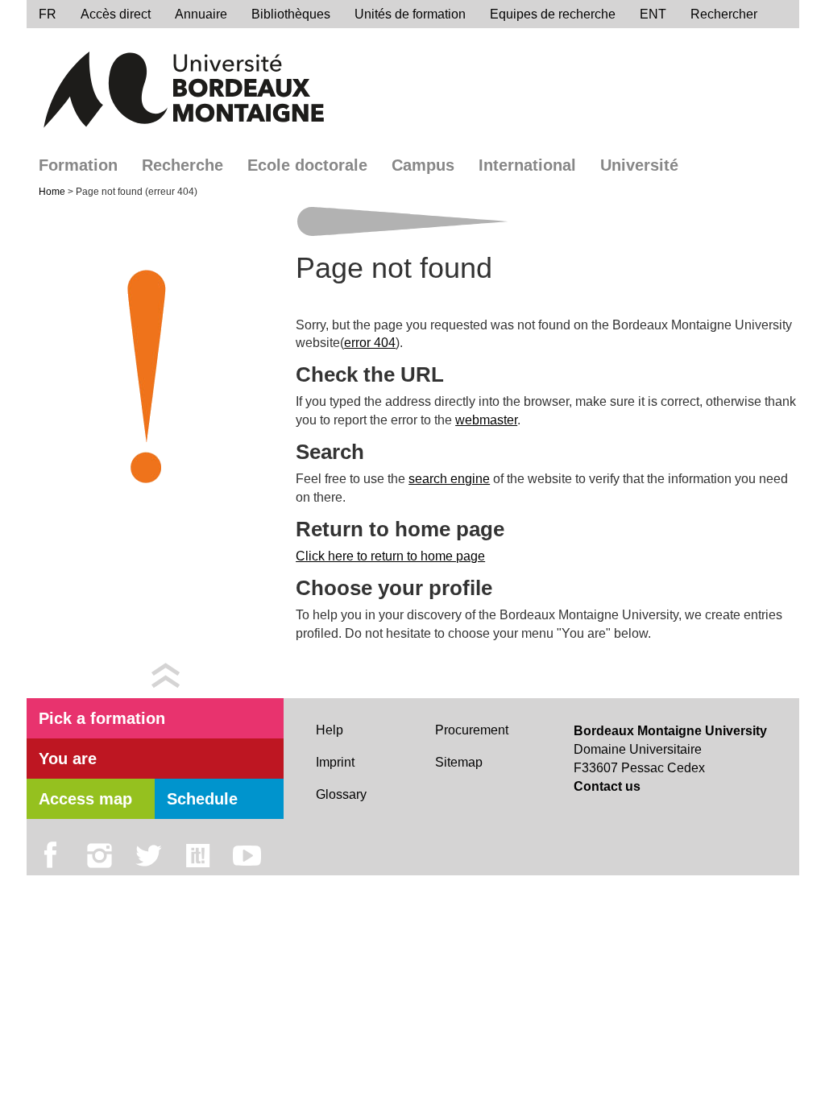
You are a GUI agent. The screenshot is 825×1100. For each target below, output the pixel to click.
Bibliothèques (290, 14)
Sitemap (459, 762)
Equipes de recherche (553, 14)
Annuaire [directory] (201, 14)
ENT (653, 14)
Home (53, 191)
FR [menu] (47, 14)
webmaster (486, 420)
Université (639, 165)
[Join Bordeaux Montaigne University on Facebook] (50, 855)
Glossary (341, 794)
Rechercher (723, 14)
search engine (449, 479)
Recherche (182, 165)
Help (329, 730)
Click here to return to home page (390, 556)
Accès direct (116, 14)
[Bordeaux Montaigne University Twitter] (148, 855)
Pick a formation (102, 718)
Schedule (202, 799)
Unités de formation (410, 14)
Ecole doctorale (307, 165)
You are (68, 758)
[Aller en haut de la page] (166, 674)
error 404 (370, 342)
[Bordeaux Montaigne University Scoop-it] (198, 855)
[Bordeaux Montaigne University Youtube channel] (247, 855)
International (527, 165)
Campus (423, 165)
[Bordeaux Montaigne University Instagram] (99, 855)
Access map (85, 799)
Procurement (471, 730)
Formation (78, 165)
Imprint (335, 762)
